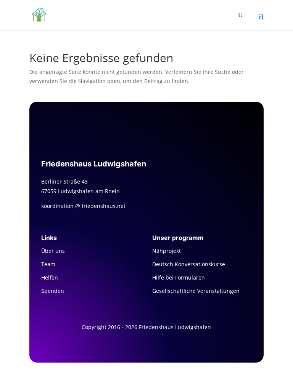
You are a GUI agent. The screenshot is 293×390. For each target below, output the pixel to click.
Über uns (53, 250)
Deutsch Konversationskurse (188, 264)
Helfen (49, 277)
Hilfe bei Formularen (178, 277)
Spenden (52, 290)
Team (48, 264)
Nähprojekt (166, 250)
